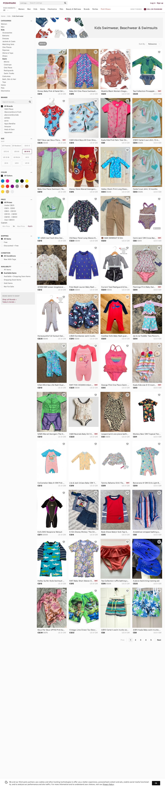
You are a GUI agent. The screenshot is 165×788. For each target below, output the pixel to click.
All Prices (8, 202)
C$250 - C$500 (10, 217)
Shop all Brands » (9, 299)
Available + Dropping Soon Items (17, 276)
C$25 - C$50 (9, 208)
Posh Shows (106, 9)
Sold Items (8, 283)
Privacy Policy (108, 784)
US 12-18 (6, 157)
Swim (4, 59)
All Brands (8, 106)
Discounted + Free (11, 246)
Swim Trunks (9, 73)
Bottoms (5, 36)
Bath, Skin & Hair (9, 79)
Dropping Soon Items (12, 280)
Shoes (4, 56)
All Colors (8, 176)
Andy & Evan (9, 129)
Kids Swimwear (17, 16)
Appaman (8, 132)
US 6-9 (16, 151)
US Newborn (16, 146)
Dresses (5, 38)
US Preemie (6, 146)
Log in (152, 3)
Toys (4, 82)
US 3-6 (6, 151)
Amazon (7, 126)
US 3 (27, 157)
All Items (7, 239)
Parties (95, 9)
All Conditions (10, 256)
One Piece (8, 67)
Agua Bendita (9, 124)
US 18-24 (17, 157)
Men (29, 9)
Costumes (6, 76)
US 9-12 (27, 151)
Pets (61, 9)
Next (159, 640)
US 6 (6, 163)
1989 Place (8, 109)
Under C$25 (9, 205)
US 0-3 (27, 146)
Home (42, 9)
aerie (6, 121)
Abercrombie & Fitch (12, 112)
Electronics (52, 9)
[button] (24, 3)
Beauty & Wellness (73, 9)
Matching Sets (8, 44)
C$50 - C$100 (10, 211)
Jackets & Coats (8, 41)
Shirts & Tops (7, 53)
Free (5, 242)
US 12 (27, 163)
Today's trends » (8, 302)
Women (21, 9)
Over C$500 (9, 220)
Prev (123, 640)
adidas (7, 118)
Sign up (160, 3)
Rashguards (9, 70)
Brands (87, 9)
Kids (35, 9)
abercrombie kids (11, 115)
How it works (136, 9)
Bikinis (6, 62)
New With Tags (10, 259)
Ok (156, 783)
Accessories (7, 33)
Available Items (10, 273)
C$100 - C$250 (10, 214)
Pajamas (5, 50)
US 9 (16, 163)
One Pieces (7, 47)
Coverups (7, 65)
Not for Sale (9, 286)
